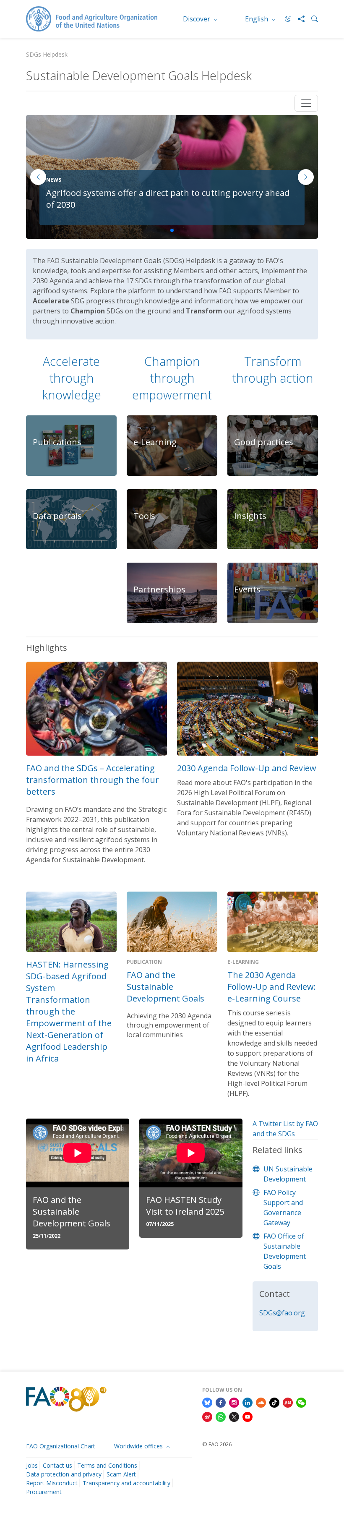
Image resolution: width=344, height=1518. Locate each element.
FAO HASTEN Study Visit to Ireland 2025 (185, 1205)
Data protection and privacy (64, 1474)
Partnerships (159, 589)
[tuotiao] (288, 1402)
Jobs (32, 1465)
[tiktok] (274, 1402)
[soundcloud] (261, 1402)
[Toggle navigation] (306, 103)
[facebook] (221, 1402)
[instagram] (234, 1402)
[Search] (311, 19)
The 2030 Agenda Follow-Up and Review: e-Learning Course (271, 986)
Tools (144, 516)
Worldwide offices (139, 1446)
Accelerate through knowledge (71, 378)
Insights (250, 516)
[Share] (298, 19)
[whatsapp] (221, 1416)
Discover (197, 18)
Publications (57, 442)
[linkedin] (247, 1402)
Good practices (263, 442)
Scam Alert (121, 1474)
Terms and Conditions (107, 1465)
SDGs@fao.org (282, 1312)
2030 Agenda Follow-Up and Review (246, 768)
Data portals (57, 516)
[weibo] (207, 1416)
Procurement (44, 1492)
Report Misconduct (52, 1483)
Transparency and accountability (126, 1483)
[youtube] (247, 1416)
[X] (234, 1416)
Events (247, 589)
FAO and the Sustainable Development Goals (165, 986)
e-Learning (155, 442)
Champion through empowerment (172, 378)
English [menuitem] (257, 18)
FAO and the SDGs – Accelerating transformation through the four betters (92, 779)
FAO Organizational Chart (60, 1446)
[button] (306, 177)
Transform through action (272, 369)
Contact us (57, 1465)
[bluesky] (207, 1402)
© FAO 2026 (217, 1444)
